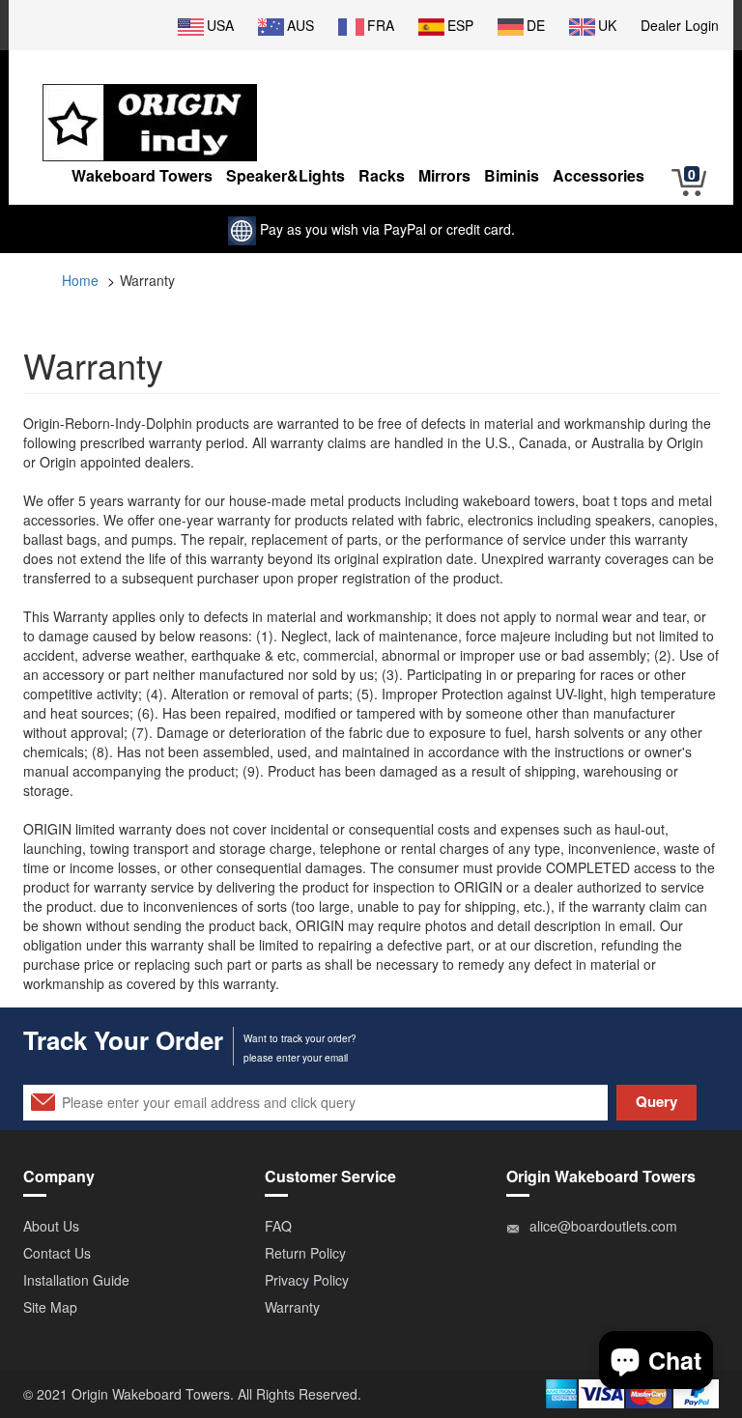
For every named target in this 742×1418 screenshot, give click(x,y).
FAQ (278, 1225)
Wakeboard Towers (142, 175)
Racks (381, 175)
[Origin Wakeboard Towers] (150, 108)
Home (80, 280)
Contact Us (57, 1252)
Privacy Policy (307, 1280)
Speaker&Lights (285, 175)
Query (656, 1101)
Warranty (292, 1307)
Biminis (511, 175)
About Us (51, 1225)
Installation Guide (76, 1280)
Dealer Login (680, 25)
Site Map (50, 1307)
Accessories (598, 175)
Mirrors (444, 175)
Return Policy (305, 1252)
